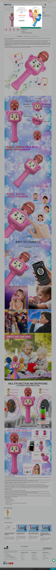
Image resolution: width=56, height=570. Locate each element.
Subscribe (21, 20)
